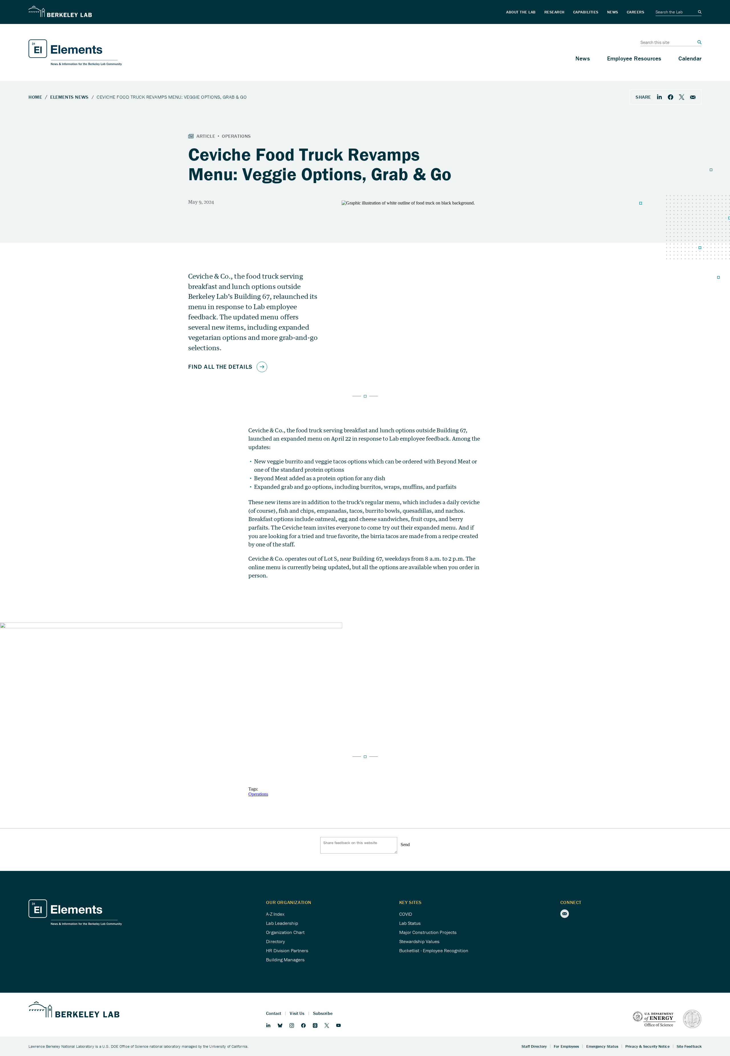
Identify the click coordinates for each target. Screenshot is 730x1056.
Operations (258, 794)
